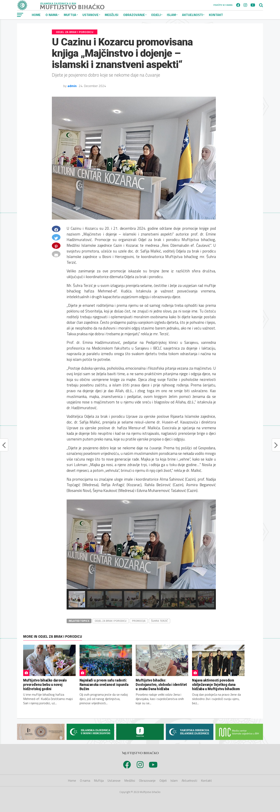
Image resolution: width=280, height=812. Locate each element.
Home (36, 14)
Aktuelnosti (192, 14)
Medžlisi (111, 14)
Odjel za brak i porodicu (110, 621)
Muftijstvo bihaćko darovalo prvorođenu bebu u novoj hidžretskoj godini (45, 684)
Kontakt (216, 14)
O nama (52, 14)
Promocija (139, 621)
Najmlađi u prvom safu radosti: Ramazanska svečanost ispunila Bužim (104, 684)
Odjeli (156, 14)
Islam (171, 14)
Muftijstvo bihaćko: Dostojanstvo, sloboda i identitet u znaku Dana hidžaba (161, 684)
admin (72, 85)
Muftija (70, 14)
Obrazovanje (134, 14)
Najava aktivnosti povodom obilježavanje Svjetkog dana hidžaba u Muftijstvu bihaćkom (216, 684)
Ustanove (90, 14)
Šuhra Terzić (159, 621)
